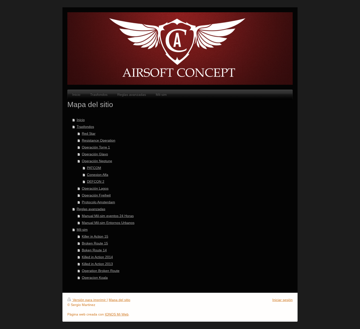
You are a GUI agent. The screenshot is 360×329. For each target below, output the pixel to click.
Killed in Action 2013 (97, 264)
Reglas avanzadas (91, 209)
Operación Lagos (95, 188)
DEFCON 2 (95, 181)
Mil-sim (82, 230)
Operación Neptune (97, 161)
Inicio (81, 120)
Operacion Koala (95, 278)
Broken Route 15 (95, 243)
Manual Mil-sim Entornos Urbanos (108, 223)
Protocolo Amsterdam (98, 202)
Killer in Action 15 (95, 236)
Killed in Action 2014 (97, 257)
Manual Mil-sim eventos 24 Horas (108, 216)
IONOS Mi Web (117, 314)
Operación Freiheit (96, 195)
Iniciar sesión (282, 300)
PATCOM (94, 168)
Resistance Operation (98, 140)
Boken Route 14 (94, 250)
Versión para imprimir (89, 300)
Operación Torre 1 (96, 147)
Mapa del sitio (119, 300)
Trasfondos (85, 127)
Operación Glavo (95, 154)
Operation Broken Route (101, 271)
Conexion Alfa (97, 175)
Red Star (89, 133)
